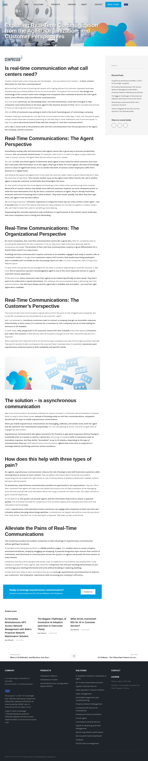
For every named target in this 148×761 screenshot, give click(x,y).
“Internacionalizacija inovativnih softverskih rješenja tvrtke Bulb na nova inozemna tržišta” (20, 701)
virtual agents (29, 162)
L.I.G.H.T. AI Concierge (24, 696)
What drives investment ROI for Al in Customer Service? (83, 622)
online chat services (17, 334)
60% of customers (20, 112)
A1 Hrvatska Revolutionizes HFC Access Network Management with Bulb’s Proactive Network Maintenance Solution (127, 89)
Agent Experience (12, 18)
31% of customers (17, 271)
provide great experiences (16, 244)
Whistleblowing (41, 757)
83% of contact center (64, 168)
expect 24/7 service (54, 257)
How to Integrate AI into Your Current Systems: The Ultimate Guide (126, 110)
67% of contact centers (21, 188)
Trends (83, 18)
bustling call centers (37, 88)
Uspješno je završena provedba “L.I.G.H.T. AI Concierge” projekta (127, 82)
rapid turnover (62, 212)
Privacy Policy (28, 757)
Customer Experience (51, 18)
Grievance (51, 757)
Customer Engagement (31, 18)
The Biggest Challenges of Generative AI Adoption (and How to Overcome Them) (127, 97)
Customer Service (70, 18)
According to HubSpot (60, 437)
